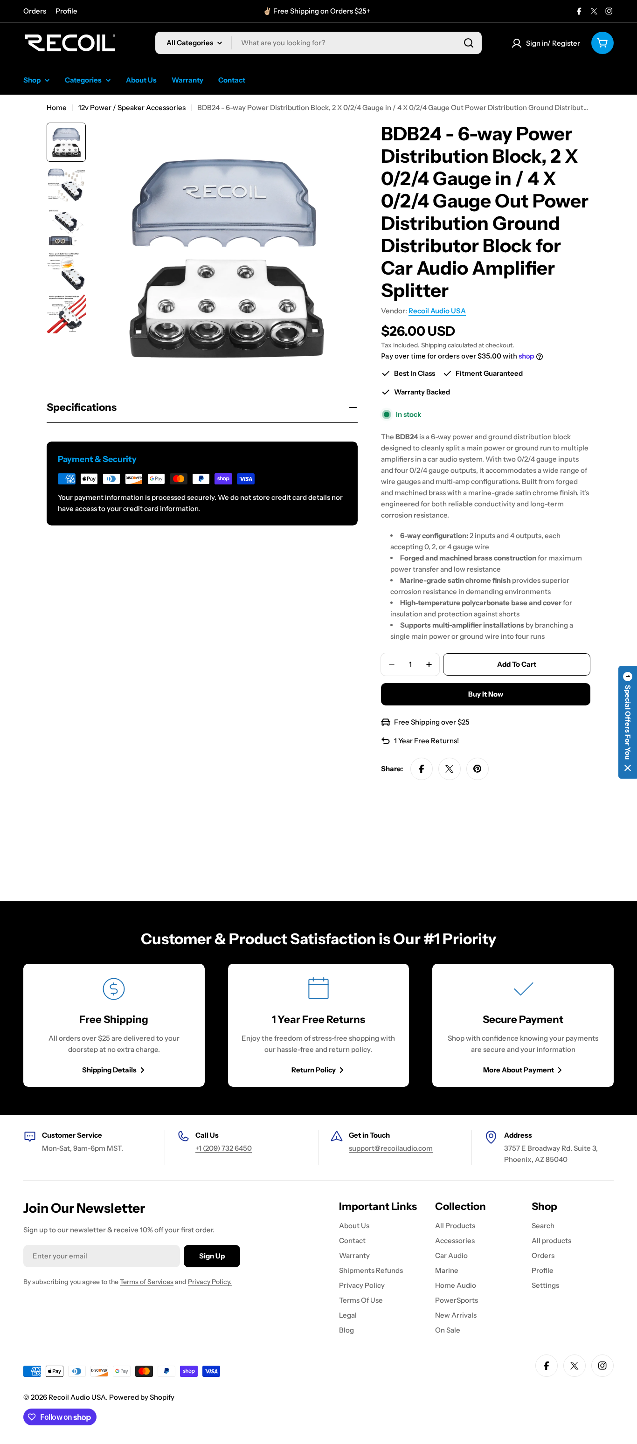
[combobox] (318, 43)
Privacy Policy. (210, 1282)
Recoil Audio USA (437, 310)
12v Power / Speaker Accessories (132, 107)
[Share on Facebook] (421, 769)
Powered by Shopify (141, 1397)
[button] (627, 722)
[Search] (468, 42)
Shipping (433, 345)
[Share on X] (449, 769)
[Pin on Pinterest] (477, 769)
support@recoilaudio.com (391, 1148)
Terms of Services (146, 1282)
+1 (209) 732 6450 (223, 1148)
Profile (66, 11)
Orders (34, 11)
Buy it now (485, 694)
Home (57, 107)
